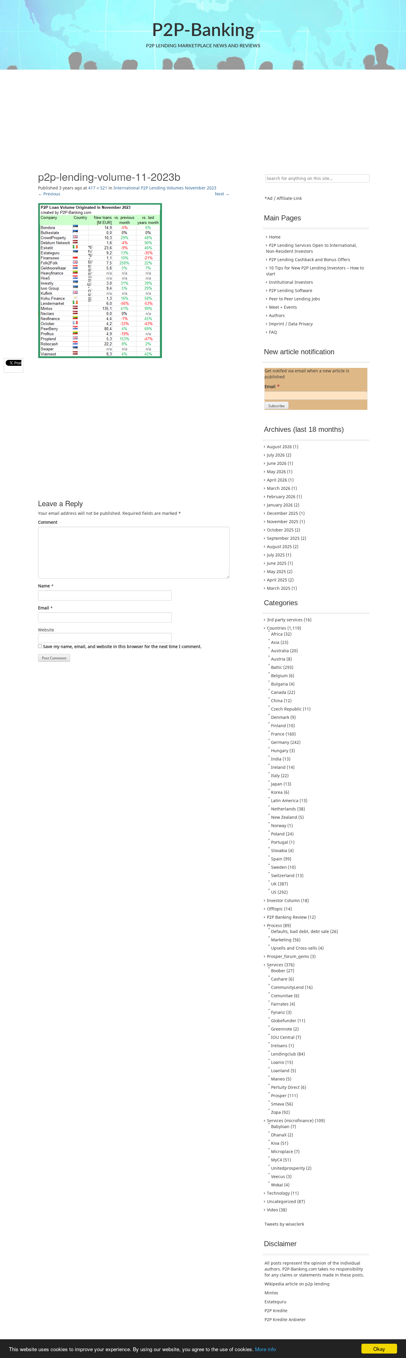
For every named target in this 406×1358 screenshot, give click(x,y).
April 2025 (277, 580)
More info (265, 1349)
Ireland (278, 767)
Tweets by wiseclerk (284, 1224)
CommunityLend (287, 987)
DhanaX (279, 1135)
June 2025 (277, 563)
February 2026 (281, 496)
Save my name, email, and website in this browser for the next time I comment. (122, 646)
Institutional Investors (291, 282)
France (277, 734)
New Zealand (284, 817)
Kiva (275, 1143)
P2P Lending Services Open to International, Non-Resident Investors (311, 248)
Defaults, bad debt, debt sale (300, 931)
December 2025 (282, 513)
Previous (49, 194)
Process (274, 925)
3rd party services (285, 619)
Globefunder (283, 1020)
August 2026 (279, 446)
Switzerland (283, 875)
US (273, 892)
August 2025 (279, 546)
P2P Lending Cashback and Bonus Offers (309, 259)
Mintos (271, 1293)
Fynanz (278, 1012)
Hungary (279, 750)
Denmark (280, 717)
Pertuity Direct (285, 1087)
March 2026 (278, 488)
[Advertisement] (202, 117)
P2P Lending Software (290, 290)
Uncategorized (281, 1201)
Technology (278, 1193)
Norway (278, 825)
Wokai (277, 1185)
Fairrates (280, 1004)
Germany (280, 742)
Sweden (279, 867)
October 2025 (280, 530)
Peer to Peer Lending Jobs (294, 299)
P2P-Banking (203, 31)
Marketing (281, 940)
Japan (276, 784)
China (277, 700)
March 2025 (278, 588)
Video (272, 1210)
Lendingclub (283, 1054)
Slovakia (279, 850)
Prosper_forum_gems (288, 956)
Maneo (278, 1079)
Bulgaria (279, 684)
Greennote (281, 1029)
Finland (278, 725)
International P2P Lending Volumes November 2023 (165, 188)
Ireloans (279, 1045)
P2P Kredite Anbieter (285, 1319)
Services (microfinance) (290, 1120)
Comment (47, 522)
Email (43, 608)
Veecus (278, 1176)
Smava (277, 1104)
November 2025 (282, 521)
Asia (275, 642)
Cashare (279, 979)
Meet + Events (283, 307)
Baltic (276, 667)
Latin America (284, 800)
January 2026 (280, 505)
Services (275, 964)
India (276, 759)
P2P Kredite (276, 1310)
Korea (277, 792)
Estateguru (276, 1301)
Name (44, 586)
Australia (280, 650)
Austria (278, 659)
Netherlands (283, 809)
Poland (278, 834)
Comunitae (282, 995)
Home (275, 237)
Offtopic (275, 909)
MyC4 (276, 1160)
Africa (277, 634)
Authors (277, 315)
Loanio (277, 1062)
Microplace (282, 1151)
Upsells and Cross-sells (294, 948)
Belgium (279, 675)
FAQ (273, 332)
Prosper (279, 1095)
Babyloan (280, 1126)
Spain (276, 859)
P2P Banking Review (287, 917)
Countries (276, 628)
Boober (278, 970)
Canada (278, 692)
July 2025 (276, 555)
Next (222, 194)
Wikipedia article (281, 1284)
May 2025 (276, 571)
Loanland (280, 1070)
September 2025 (283, 538)
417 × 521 (97, 188)
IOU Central (283, 1037)
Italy (275, 775)
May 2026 (276, 471)
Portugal (279, 842)
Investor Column (283, 900)
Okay (379, 1348)
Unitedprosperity (288, 1168)
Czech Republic (286, 709)
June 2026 (277, 463)
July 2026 (276, 455)
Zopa (276, 1112)
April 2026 (277, 480)
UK (274, 884)
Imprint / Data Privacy (291, 324)
